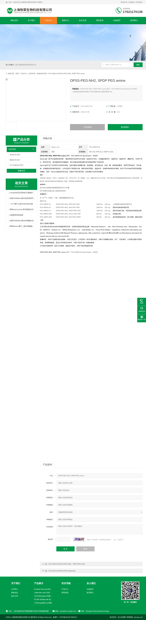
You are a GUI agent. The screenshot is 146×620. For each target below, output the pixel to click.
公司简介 (14, 589)
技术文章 (82, 20)
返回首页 (124, 2)
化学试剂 (32, 73)
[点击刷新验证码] (79, 539)
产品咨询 (87, 127)
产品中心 (48, 20)
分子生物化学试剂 (16, 165)
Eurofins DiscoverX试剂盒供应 (43, 589)
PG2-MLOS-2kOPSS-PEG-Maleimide (62, 571)
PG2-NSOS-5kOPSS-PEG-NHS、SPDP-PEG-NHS (67, 564)
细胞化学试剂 (15, 160)
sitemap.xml (138, 617)
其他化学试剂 (42, 73)
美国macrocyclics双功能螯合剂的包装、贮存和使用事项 (22, 209)
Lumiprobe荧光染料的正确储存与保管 (22, 193)
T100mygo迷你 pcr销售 (43, 603)
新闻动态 (14, 593)
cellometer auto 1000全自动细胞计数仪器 (43, 593)
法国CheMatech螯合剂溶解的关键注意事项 (22, 221)
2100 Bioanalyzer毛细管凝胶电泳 (43, 596)
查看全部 (21, 171)
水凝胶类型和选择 (16, 215)
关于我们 (31, 20)
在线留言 (131, 2)
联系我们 (139, 2)
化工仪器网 (122, 617)
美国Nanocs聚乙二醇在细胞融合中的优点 (22, 226)
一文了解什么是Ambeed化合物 (21, 204)
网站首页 (14, 20)
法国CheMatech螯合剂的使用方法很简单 (22, 198)
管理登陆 (130, 617)
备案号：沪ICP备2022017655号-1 (65, 617)
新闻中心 (65, 20)
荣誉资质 (99, 20)
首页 (17, 73)
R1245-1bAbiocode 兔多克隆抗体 (43, 599)
